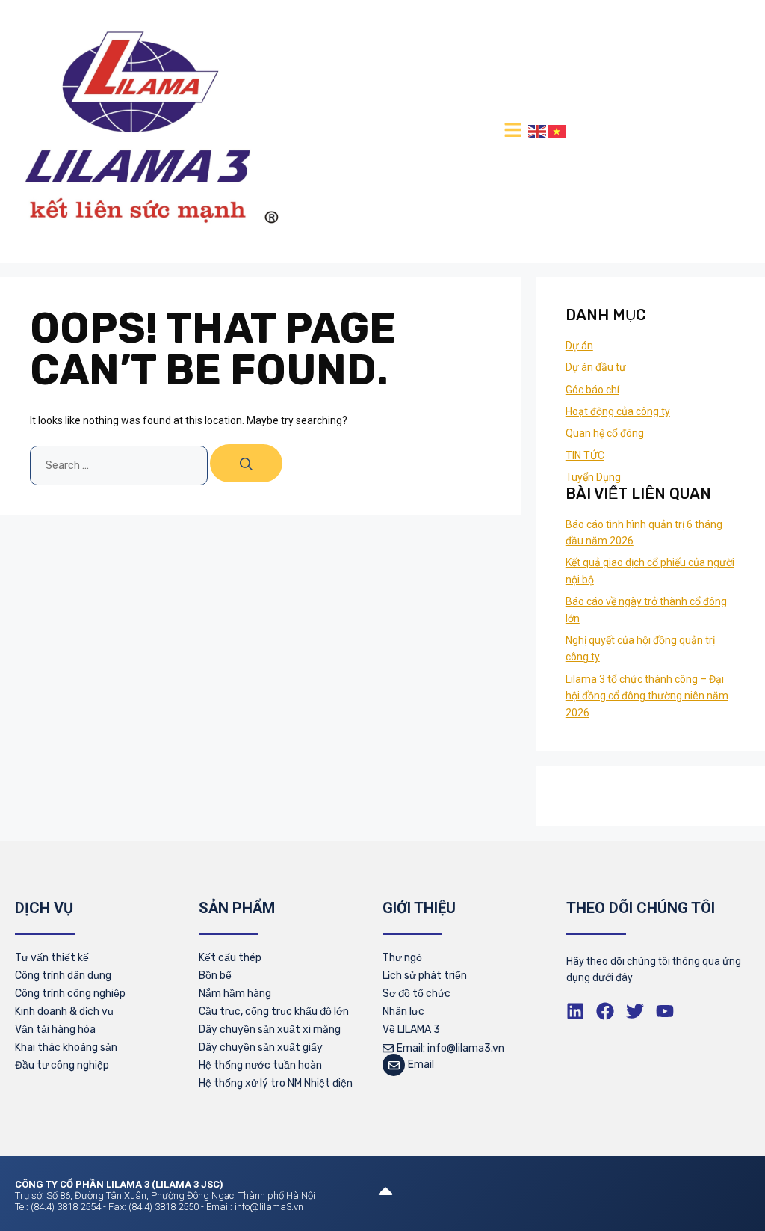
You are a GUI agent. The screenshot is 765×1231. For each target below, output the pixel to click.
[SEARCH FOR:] (120, 465)
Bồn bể (215, 975)
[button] (512, 130)
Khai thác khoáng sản (66, 1047)
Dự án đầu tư (596, 367)
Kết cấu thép (230, 957)
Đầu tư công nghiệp (62, 1065)
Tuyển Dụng (593, 477)
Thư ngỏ (402, 957)
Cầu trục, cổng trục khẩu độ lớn (274, 1011)
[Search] (246, 463)
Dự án (579, 346)
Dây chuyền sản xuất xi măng (270, 1029)
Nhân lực (403, 1011)
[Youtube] (665, 1011)
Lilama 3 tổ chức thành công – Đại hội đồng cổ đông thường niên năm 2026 (647, 696)
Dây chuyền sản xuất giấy (261, 1047)
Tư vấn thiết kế (52, 957)
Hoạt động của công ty (618, 411)
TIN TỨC (585, 455)
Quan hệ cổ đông (605, 433)
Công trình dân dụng (63, 975)
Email (421, 1064)
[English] (538, 131)
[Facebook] (605, 1011)
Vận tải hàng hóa (55, 1029)
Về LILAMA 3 (411, 1029)
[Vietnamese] (557, 131)
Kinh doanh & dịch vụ (64, 1011)
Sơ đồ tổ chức (416, 993)
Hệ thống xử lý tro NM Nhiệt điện (276, 1083)
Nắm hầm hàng (235, 993)
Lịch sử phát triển (424, 975)
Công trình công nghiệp (70, 993)
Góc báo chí (592, 390)
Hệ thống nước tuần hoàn (260, 1065)
